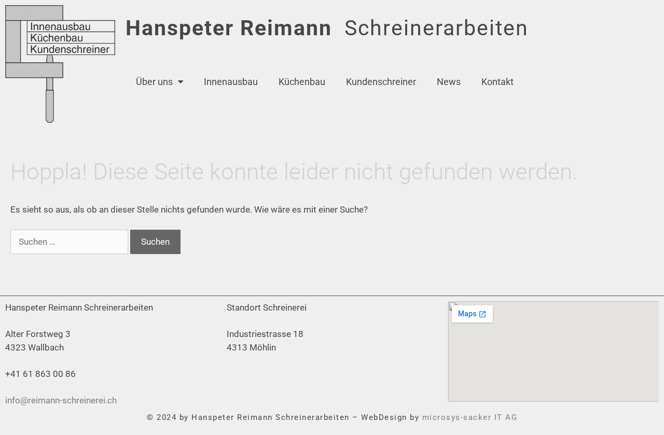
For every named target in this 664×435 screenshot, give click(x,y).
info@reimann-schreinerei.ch (61, 400)
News (449, 81)
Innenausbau (231, 81)
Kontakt (497, 81)
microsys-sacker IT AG (470, 417)
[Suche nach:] (70, 241)
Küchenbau (302, 81)
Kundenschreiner (381, 81)
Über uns (154, 81)
